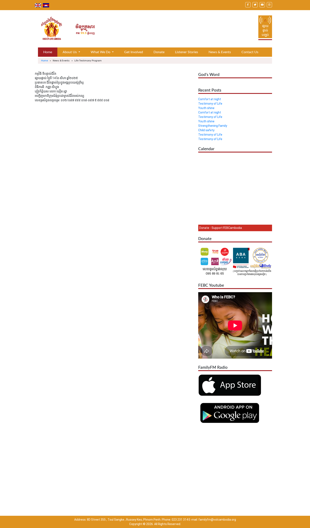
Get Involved (133, 52)
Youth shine (206, 108)
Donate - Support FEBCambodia (220, 228)
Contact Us (249, 52)
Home (47, 52)
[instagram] (269, 4)
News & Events (220, 52)
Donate (159, 52)
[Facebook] (248, 4)
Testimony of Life (210, 103)
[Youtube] (262, 4)
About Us (70, 52)
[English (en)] (38, 5)
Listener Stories (186, 52)
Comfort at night (209, 99)
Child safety (206, 130)
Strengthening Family (212, 125)
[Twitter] (255, 4)
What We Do (101, 52)
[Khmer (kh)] (46, 5)
